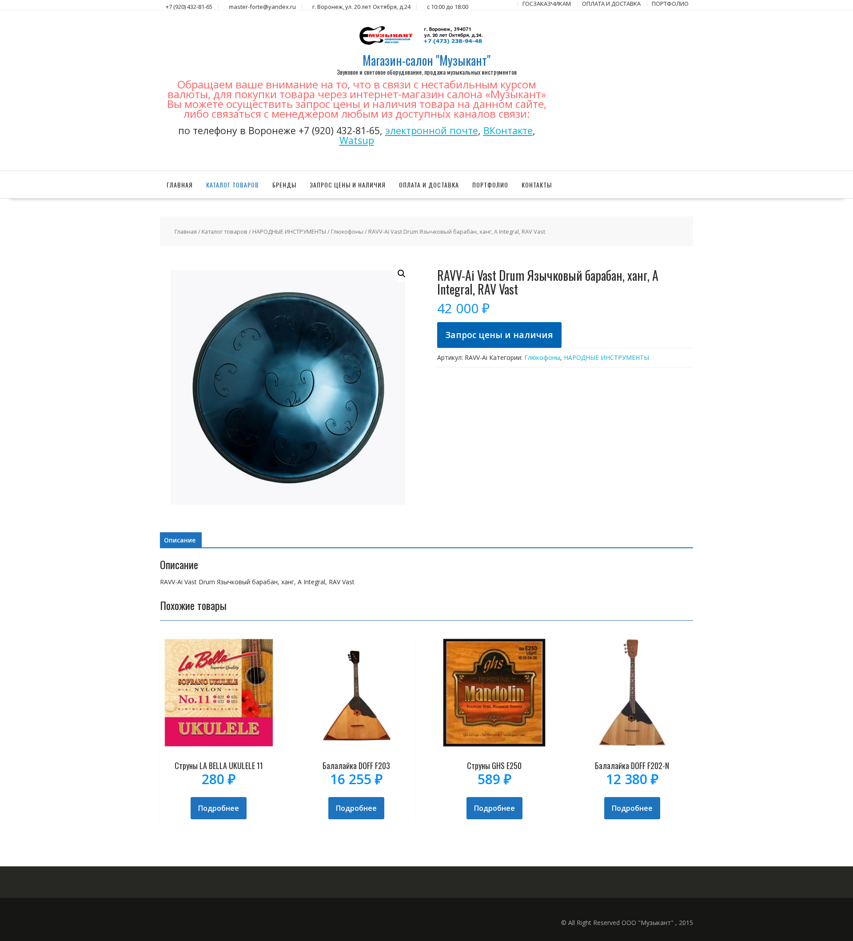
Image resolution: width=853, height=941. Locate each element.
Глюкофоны (347, 231)
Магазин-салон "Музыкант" (426, 60)
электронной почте (431, 130)
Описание (179, 540)
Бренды (284, 184)
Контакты (537, 184)
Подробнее (218, 808)
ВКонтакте (508, 130)
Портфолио (490, 184)
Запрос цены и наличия (348, 184)
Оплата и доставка (429, 184)
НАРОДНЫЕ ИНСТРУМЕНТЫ (289, 231)
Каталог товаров (232, 184)
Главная (180, 184)
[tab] (180, 540)
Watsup (356, 140)
